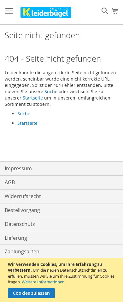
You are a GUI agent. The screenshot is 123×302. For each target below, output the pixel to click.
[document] (62, 280)
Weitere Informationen (43, 282)
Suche (50, 91)
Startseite (33, 98)
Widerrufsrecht (23, 196)
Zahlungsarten (22, 251)
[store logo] (45, 12)
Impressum (18, 168)
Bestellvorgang (22, 210)
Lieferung (16, 237)
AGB (10, 182)
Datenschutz (20, 223)
